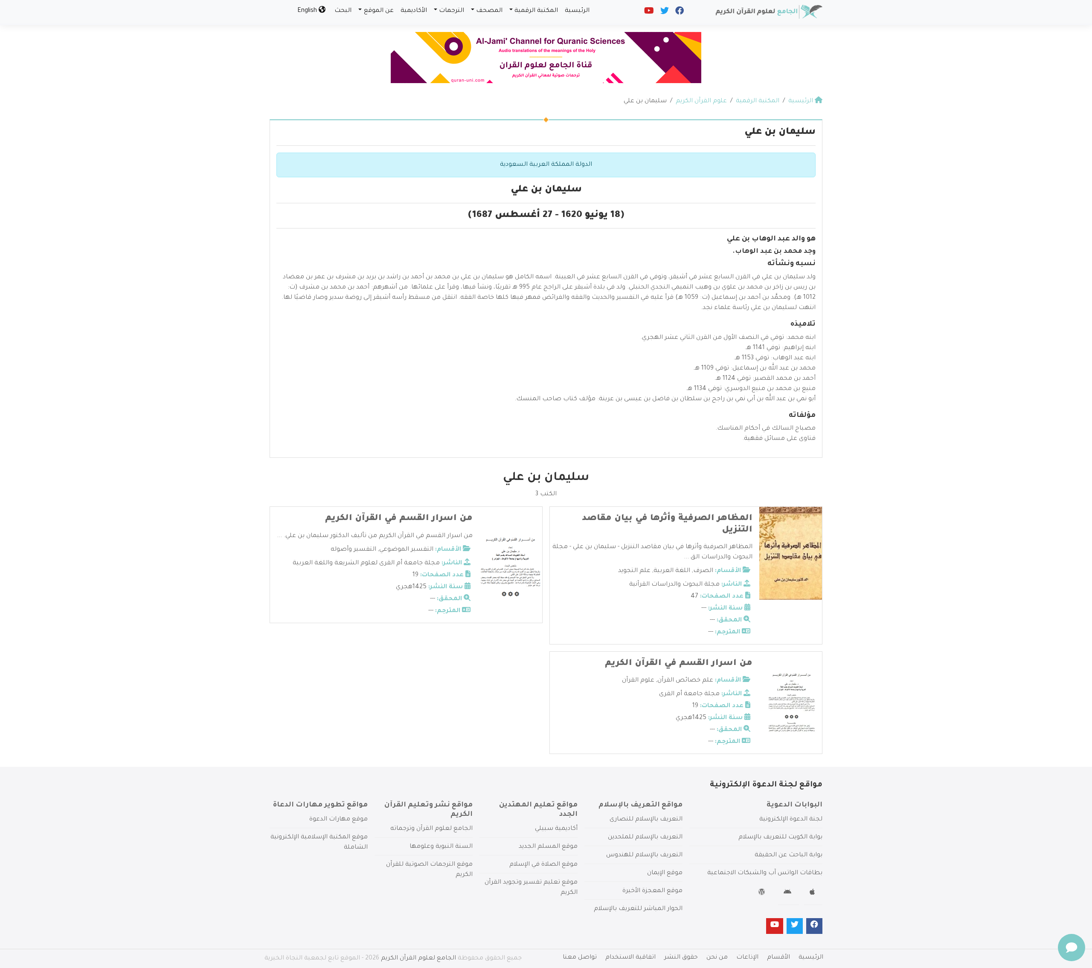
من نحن (717, 957)
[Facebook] (679, 13)
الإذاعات (747, 957)
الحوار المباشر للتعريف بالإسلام (638, 909)
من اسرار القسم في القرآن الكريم (399, 518)
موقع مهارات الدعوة (338, 819)
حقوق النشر (681, 957)
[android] (788, 893)
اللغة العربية (671, 571)
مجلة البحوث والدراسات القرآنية (674, 584)
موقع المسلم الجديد (548, 847)
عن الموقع (379, 11)
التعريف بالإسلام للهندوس (644, 855)
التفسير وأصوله (353, 549)
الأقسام (778, 957)
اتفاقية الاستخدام (630, 957)
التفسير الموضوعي (406, 549)
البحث (342, 11)
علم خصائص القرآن (685, 680)
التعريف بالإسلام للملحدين (645, 837)
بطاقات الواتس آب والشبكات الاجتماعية (764, 873)
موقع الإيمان (664, 873)
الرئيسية (577, 11)
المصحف (489, 11)
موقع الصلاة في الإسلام (543, 864)
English (308, 11)
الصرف (703, 571)
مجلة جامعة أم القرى (689, 694)
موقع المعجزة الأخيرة (652, 891)
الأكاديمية (414, 11)
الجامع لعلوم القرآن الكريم (418, 958)
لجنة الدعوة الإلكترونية (790, 819)
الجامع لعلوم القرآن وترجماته (431, 829)
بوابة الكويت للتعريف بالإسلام (780, 837)
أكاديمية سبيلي (556, 829)
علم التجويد (634, 571)
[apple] (813, 893)
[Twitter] (664, 13)
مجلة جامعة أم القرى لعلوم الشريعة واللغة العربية (366, 563)
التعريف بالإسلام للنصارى (646, 819)
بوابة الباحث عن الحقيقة (788, 855)
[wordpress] (763, 893)
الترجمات (451, 11)
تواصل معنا (580, 957)
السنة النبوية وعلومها (441, 847)
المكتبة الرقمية (536, 11)
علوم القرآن (638, 680)
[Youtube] (648, 13)
